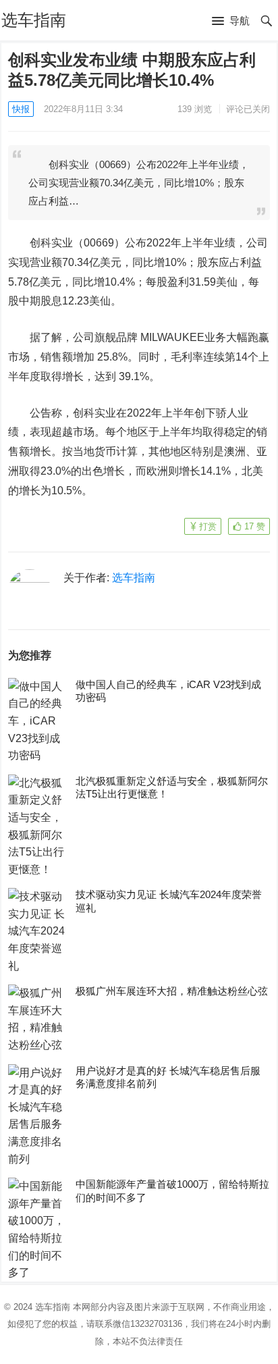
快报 (21, 109)
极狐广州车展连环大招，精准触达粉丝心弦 (172, 991)
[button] (231, 21)
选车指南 (33, 20)
